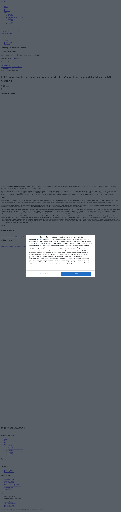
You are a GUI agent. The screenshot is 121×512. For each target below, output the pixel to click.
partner (42, 239)
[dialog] (60, 256)
